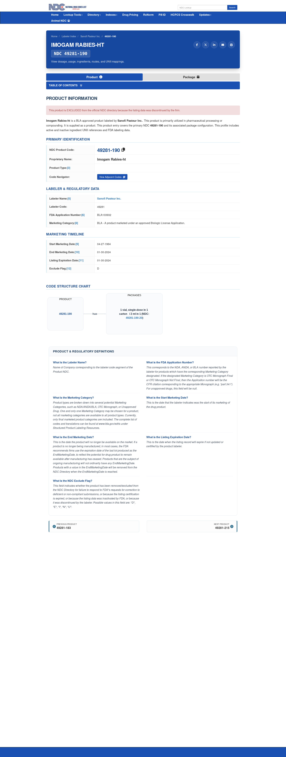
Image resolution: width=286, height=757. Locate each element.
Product (92, 77)
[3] (68, 168)
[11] (81, 260)
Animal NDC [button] (59, 20)
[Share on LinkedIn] (214, 44)
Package (189, 77)
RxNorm (148, 15)
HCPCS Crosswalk (182, 15)
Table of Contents (63, 85)
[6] (83, 215)
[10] (77, 252)
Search (232, 7)
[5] (69, 198)
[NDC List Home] (68, 7)
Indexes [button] (111, 15)
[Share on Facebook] (196, 44)
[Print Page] (231, 44)
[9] (77, 244)
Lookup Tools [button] (72, 15)
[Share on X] (205, 44)
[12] (69, 268)
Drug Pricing (130, 15)
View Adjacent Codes (110, 177)
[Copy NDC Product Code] (123, 150)
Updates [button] (204, 15)
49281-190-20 (134, 317)
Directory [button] (93, 15)
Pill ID (162, 15)
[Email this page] (222, 44)
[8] (76, 223)
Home (55, 15)
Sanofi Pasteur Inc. (109, 198)
